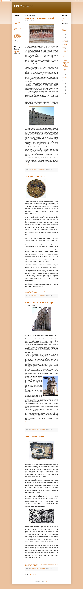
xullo (64, 47)
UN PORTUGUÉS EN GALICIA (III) (39, 18)
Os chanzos (23, 6)
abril (64, 76)
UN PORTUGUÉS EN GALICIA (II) (39, 303)
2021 (64, 83)
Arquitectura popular (65, 25)
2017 (64, 89)
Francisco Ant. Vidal (17, 52)
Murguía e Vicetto (65, 72)
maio (64, 74)
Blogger (47, 581)
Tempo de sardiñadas (34, 437)
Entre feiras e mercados (65, 66)
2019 (64, 86)
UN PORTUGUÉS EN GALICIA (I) (65, 69)
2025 (64, 36)
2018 (64, 87)
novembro (65, 41)
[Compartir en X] (49, 169)
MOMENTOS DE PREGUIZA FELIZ (66, 63)
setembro (65, 44)
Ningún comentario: (42, 169)
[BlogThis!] (48, 169)
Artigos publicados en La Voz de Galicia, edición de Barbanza (17, 42)
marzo (64, 77)
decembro (65, 40)
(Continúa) (27, 164)
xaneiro (64, 80)
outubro (64, 43)
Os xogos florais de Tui (35, 176)
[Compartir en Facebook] (50, 169)
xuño (64, 48)
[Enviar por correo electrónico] (47, 169)
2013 (64, 94)
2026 (64, 34)
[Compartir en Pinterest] (51, 169)
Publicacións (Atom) (33, 574)
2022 (64, 82)
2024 (64, 37)
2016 (64, 90)
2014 (64, 93)
